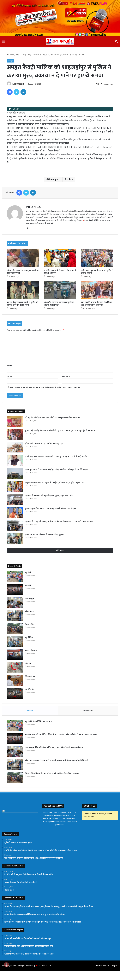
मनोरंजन (18, 54)
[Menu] (3, 42)
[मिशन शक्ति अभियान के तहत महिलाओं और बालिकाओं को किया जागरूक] (15, 628)
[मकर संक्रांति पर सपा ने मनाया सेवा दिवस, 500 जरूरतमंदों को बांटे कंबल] (97, 290)
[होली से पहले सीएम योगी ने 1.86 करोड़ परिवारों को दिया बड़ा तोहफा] (15, 512)
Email (10, 376)
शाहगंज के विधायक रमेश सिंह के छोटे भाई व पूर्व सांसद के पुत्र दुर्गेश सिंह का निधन (55, 482)
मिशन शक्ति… (30, 624)
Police (69, 179)
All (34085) (60, 550)
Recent (30, 710)
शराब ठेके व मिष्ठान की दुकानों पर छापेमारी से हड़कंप (44, 534)
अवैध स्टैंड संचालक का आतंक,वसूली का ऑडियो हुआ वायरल (59, 304)
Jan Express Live (44, 965)
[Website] (27, 228)
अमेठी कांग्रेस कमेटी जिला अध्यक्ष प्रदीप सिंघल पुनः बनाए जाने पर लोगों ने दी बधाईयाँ (56, 456)
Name (10, 365)
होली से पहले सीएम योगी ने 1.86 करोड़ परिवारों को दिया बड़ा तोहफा (50, 508)
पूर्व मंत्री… (28, 572)
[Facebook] (10, 92)
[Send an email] (23, 84)
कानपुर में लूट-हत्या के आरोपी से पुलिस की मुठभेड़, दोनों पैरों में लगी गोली (22, 304)
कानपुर (10, 60)
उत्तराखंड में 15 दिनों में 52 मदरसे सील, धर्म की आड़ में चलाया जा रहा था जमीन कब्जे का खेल (59, 521)
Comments (88, 710)
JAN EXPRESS (17, 84)
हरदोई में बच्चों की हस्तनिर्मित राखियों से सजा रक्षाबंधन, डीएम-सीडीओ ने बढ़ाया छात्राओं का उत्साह (61, 734)
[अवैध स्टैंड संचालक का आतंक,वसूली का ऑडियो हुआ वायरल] (60, 290)
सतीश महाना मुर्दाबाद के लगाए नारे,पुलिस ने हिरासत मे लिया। (97, 272)
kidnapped (53, 179)
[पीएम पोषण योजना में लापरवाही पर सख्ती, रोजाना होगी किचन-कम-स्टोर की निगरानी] (15, 615)
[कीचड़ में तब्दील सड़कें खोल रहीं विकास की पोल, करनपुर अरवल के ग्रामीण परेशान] (15, 667)
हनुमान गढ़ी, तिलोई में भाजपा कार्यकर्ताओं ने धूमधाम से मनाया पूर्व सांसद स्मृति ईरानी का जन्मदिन (60, 430)
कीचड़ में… (29, 663)
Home (11, 54)
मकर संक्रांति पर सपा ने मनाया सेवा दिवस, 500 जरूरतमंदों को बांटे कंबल (96, 304)
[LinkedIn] (23, 92)
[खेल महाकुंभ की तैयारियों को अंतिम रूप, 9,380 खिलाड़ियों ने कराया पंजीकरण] (15, 602)
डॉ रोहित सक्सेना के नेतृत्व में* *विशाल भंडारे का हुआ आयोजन (60, 272)
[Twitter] (16, 92)
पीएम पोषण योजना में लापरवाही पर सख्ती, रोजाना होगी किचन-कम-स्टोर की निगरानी (56, 760)
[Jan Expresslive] (60, 41)
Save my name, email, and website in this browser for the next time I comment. (45, 387)
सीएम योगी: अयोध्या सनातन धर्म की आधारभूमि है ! (44, 443)
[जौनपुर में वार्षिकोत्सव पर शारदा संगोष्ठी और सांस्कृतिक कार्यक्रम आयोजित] (15, 421)
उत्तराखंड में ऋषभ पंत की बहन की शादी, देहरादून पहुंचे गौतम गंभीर (49, 495)
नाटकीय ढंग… (30, 689)
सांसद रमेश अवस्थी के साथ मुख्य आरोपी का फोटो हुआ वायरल (23, 272)
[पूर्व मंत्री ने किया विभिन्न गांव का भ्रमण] (15, 576)
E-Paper (114, 965)
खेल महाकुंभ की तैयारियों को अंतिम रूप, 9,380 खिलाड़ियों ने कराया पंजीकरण (54, 747)
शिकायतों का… (30, 676)
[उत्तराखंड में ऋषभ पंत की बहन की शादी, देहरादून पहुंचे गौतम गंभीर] (15, 499)
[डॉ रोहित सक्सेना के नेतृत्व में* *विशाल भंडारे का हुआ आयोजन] (60, 258)
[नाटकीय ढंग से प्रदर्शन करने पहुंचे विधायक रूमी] (15, 693)
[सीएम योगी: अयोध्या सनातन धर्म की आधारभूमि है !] (15, 447)
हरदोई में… (29, 585)
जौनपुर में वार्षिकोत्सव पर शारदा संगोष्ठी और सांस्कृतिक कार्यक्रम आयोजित (52, 417)
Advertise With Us (102, 965)
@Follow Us (89, 806)
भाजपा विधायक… (32, 650)
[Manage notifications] (6, 964)
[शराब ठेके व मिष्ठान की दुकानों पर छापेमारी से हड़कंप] (15, 538)
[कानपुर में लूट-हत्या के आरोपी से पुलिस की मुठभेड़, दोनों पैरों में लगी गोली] (23, 290)
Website (66, 376)
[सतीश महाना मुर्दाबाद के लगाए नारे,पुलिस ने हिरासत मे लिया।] (97, 258)
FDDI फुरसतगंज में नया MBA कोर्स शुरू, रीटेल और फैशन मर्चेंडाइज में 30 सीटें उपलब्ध (56, 469)
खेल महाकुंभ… (30, 598)
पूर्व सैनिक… (29, 637)
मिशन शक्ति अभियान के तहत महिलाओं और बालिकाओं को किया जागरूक (52, 773)
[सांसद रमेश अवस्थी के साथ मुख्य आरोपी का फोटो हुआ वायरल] (23, 258)
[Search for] (116, 42)
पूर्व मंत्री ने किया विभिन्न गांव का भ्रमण (39, 721)
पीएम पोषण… (30, 611)
